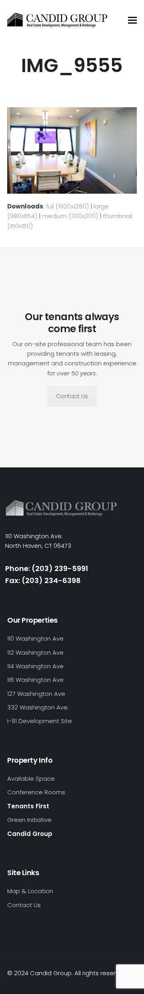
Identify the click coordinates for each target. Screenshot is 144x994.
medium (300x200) (70, 216)
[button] (132, 20)
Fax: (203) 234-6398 (43, 580)
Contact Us (72, 396)
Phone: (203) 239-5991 (46, 568)
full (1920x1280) (67, 206)
